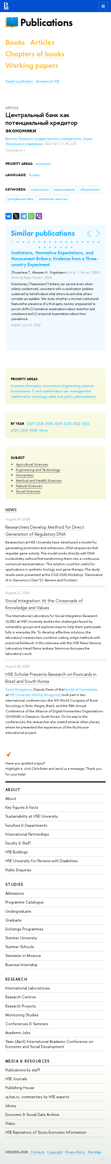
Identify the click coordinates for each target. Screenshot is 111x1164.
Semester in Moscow (23, 955)
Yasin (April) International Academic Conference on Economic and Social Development (49, 1044)
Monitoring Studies (21, 1014)
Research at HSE (47, 81)
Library (10, 1105)
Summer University (21, 937)
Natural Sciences (29, 485)
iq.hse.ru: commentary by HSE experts (37, 1096)
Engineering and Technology (38, 469)
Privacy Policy (75, 1152)
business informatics (26, 385)
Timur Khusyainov (18, 689)
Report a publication (19, 81)
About (12, 789)
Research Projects (20, 1006)
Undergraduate (18, 911)
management (80, 391)
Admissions (14, 893)
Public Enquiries (18, 869)
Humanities (24, 475)
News (11, 510)
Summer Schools (19, 946)
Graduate (13, 920)
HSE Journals (16, 1078)
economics (51, 385)
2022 (77, 423)
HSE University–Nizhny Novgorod (34, 694)
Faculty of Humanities (80, 689)
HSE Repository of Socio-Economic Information (45, 1132)
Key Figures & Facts (21, 807)
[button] (12, 242)
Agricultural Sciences (32, 464)
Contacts (37, 1152)
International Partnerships (27, 834)
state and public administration (72, 396)
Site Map (94, 1152)
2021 (86, 423)
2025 (49, 423)
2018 (33, 430)
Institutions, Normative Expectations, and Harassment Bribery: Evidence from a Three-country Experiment (54, 258)
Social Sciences (28, 491)
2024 (58, 423)
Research (16, 979)
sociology (39, 396)
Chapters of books (34, 54)
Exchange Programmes (24, 928)
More (43, 430)
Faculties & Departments (26, 825)
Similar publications (43, 233)
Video (10, 1123)
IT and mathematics (47, 391)
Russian (34, 175)
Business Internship (21, 964)
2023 (67, 423)
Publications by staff (22, 1069)
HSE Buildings (16, 851)
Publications (46, 22)
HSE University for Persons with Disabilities (41, 860)
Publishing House (19, 1087)
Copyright (55, 1152)
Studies (14, 884)
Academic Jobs (17, 1032)
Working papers (31, 65)
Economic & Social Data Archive (32, 1114)
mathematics (21, 396)
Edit (103, 1159)
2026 (40, 423)
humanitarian (21, 391)
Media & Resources (27, 1061)
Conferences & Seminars (26, 1023)
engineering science (77, 385)
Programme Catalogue (24, 902)
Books (15, 42)
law (66, 391)
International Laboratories (27, 988)
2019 (24, 430)
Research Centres (20, 996)
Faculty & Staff (18, 843)
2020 (15, 430)
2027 (31, 423)
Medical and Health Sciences (38, 480)
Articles (42, 42)
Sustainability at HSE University (31, 816)
